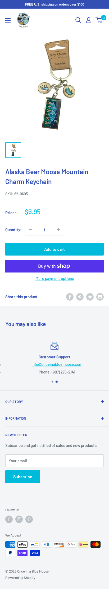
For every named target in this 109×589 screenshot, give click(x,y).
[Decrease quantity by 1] (30, 229)
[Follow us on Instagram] (19, 519)
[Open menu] (8, 20)
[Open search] (78, 20)
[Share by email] (100, 297)
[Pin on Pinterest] (80, 297)
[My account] (88, 20)
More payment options (54, 278)
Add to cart (54, 249)
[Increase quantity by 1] (58, 229)
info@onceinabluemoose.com (56, 364)
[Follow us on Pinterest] (29, 519)
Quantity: (13, 229)
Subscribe (22, 476)
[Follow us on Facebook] (9, 519)
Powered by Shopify (20, 577)
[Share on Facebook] (70, 297)
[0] (99, 20)
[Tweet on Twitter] (90, 297)
